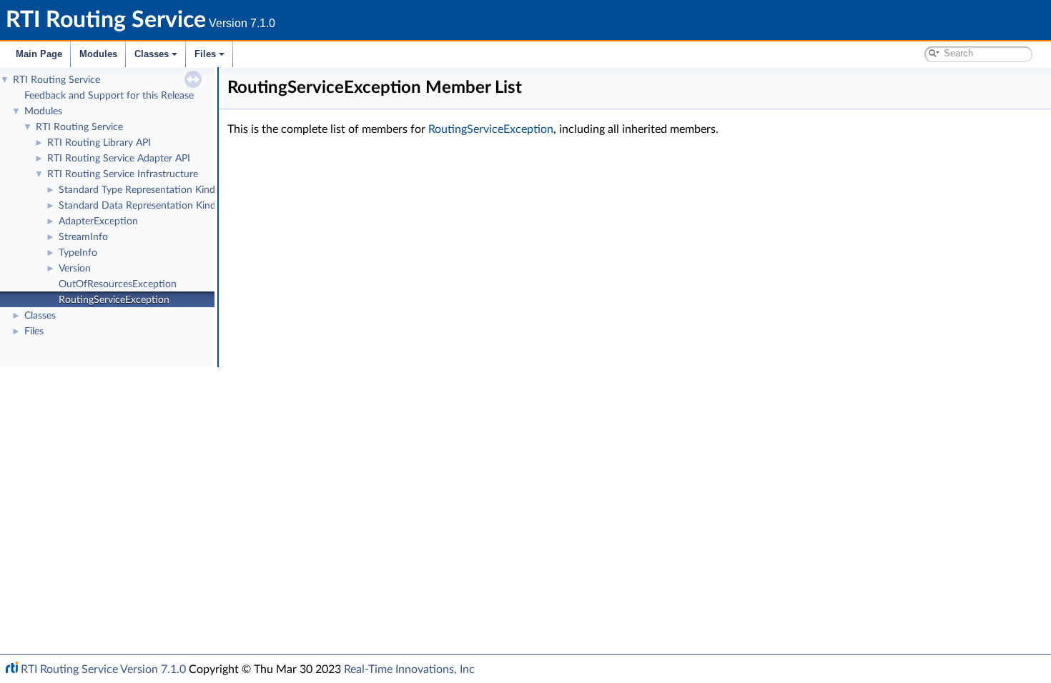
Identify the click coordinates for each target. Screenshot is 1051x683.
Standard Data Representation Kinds (139, 206)
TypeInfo (78, 253)
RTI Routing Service (56, 80)
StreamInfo (83, 237)
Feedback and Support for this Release (109, 96)
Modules (98, 54)
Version (75, 269)
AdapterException (98, 221)
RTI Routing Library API (99, 143)
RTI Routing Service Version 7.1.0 (103, 669)
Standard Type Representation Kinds (139, 190)
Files (205, 54)
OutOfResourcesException (118, 284)
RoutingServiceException (114, 300)
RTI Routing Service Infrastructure (122, 174)
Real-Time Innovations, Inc (409, 669)
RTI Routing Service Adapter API (118, 159)
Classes (151, 54)
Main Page (39, 54)
